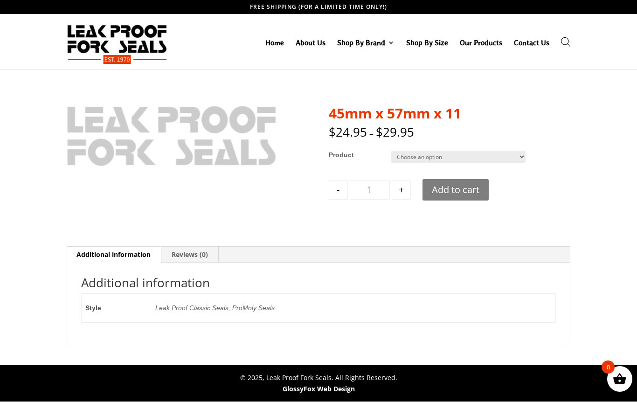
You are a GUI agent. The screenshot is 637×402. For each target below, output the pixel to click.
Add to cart (455, 189)
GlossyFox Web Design (319, 388)
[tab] (113, 255)
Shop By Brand (361, 43)
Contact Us (531, 43)
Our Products (481, 43)
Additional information (113, 254)
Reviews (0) (190, 254)
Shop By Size (427, 43)
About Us (310, 43)
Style (337, 155)
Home (274, 43)
